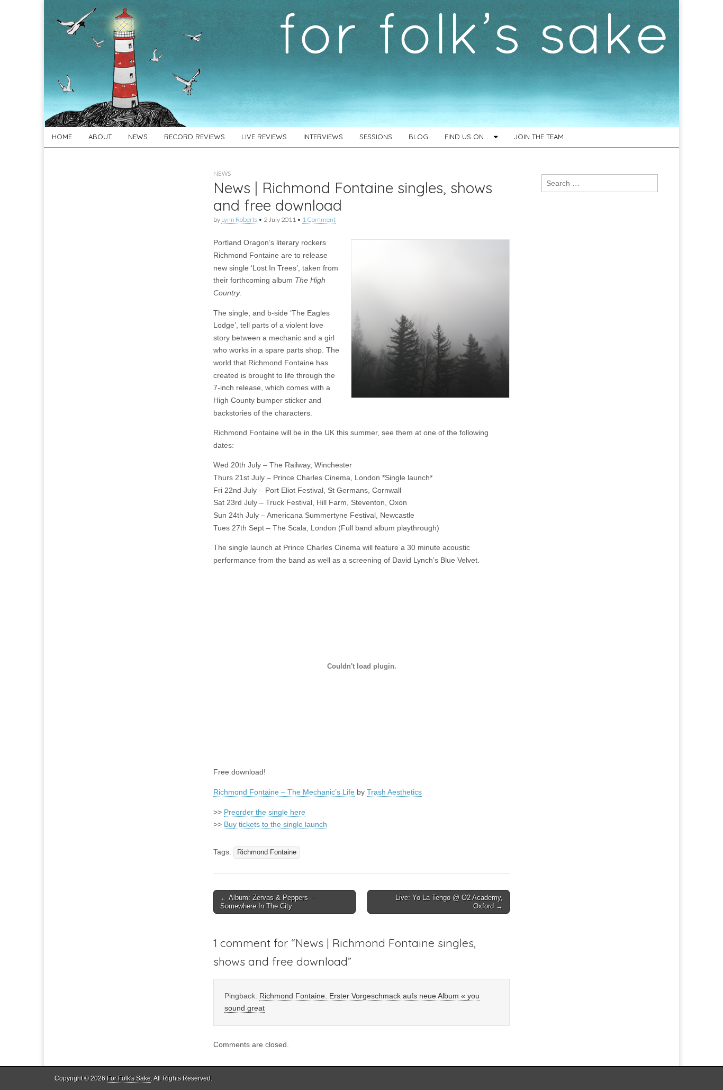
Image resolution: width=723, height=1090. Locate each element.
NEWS (138, 136)
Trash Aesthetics (394, 792)
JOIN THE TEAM (539, 136)
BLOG (418, 136)
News (222, 173)
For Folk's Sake (129, 1078)
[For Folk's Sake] (361, 63)
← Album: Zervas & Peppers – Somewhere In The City (267, 902)
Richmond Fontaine (266, 852)
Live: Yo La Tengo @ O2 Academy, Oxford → (449, 902)
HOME (62, 136)
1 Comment (319, 219)
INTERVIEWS (323, 136)
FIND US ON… (467, 136)
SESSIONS (375, 136)
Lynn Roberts (239, 219)
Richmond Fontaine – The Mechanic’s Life (284, 792)
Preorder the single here (264, 812)
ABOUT (100, 136)
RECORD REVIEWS (194, 136)
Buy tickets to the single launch (275, 824)
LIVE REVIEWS (264, 136)
